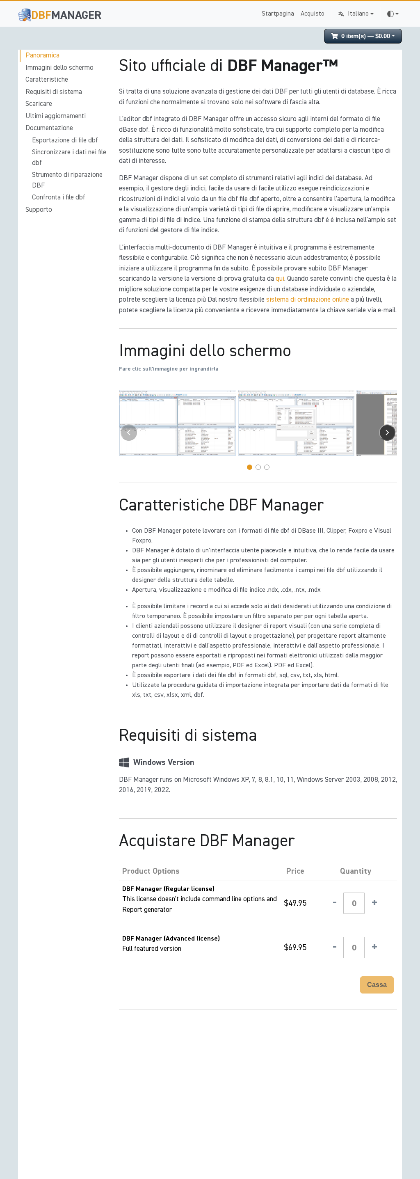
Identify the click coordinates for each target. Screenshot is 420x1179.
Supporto (38, 209)
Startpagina (278, 14)
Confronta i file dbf (58, 197)
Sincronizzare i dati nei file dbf (69, 158)
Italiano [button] (358, 14)
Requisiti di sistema (53, 92)
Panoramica (42, 55)
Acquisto (312, 14)
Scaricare (38, 104)
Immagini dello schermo (59, 67)
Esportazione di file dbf (65, 140)
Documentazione (49, 128)
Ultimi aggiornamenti (55, 116)
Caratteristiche (46, 79)
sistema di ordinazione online (307, 299)
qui (280, 278)
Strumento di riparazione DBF (67, 180)
